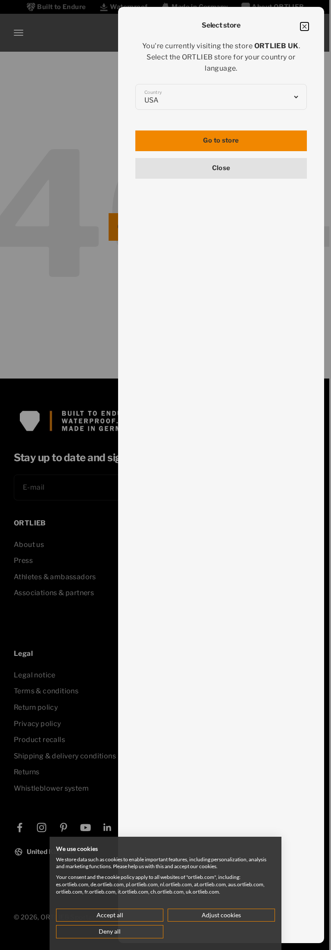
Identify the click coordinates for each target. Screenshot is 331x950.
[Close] (304, 26)
